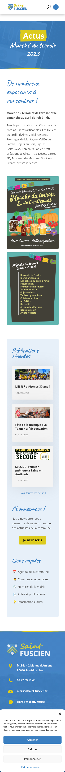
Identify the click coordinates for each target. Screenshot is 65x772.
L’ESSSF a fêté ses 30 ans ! (32, 386)
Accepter (32, 739)
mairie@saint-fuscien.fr (32, 691)
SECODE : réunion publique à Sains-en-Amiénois (29, 470)
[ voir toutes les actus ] (32, 493)
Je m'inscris (32, 540)
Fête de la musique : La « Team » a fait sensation (32, 426)
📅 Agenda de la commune (31, 572)
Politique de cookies (30, 767)
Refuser (32, 749)
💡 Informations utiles (28, 602)
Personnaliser (32, 759)
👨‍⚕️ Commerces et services (30, 579)
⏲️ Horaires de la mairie (29, 587)
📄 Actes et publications (29, 594)
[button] (60, 714)
